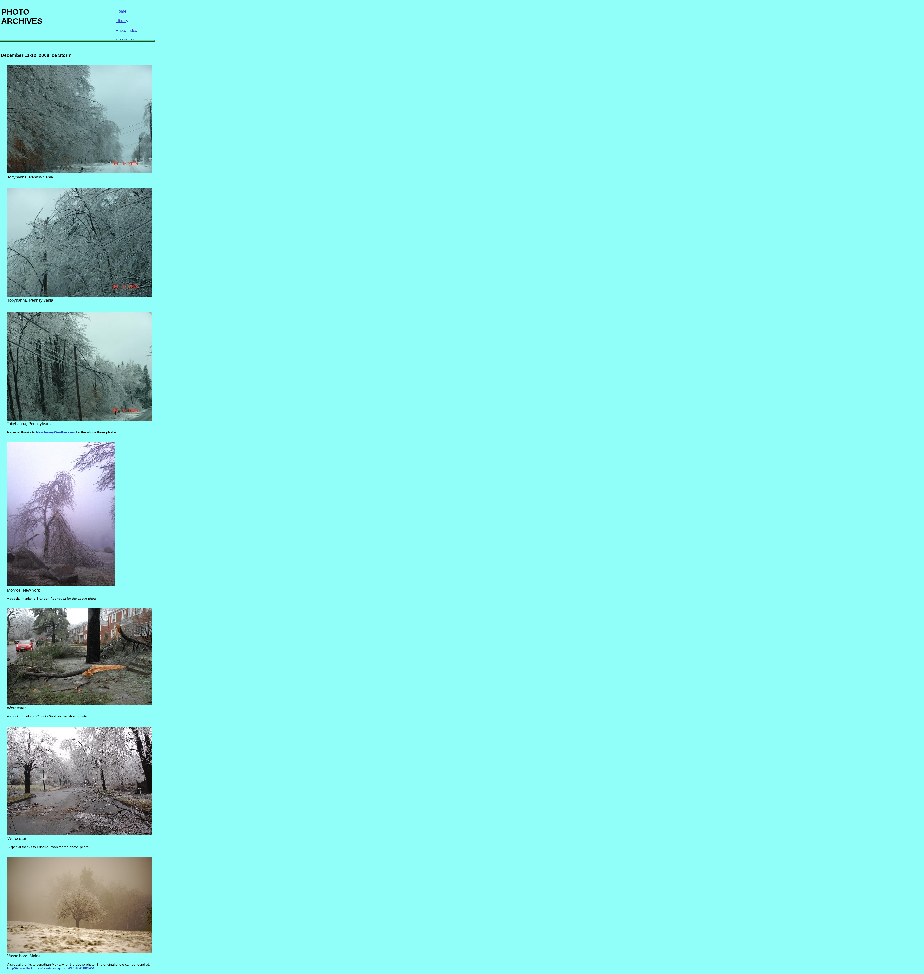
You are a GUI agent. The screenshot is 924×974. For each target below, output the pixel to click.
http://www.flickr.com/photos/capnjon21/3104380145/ (50, 968)
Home (121, 11)
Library (122, 21)
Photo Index (126, 30)
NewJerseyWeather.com (55, 432)
